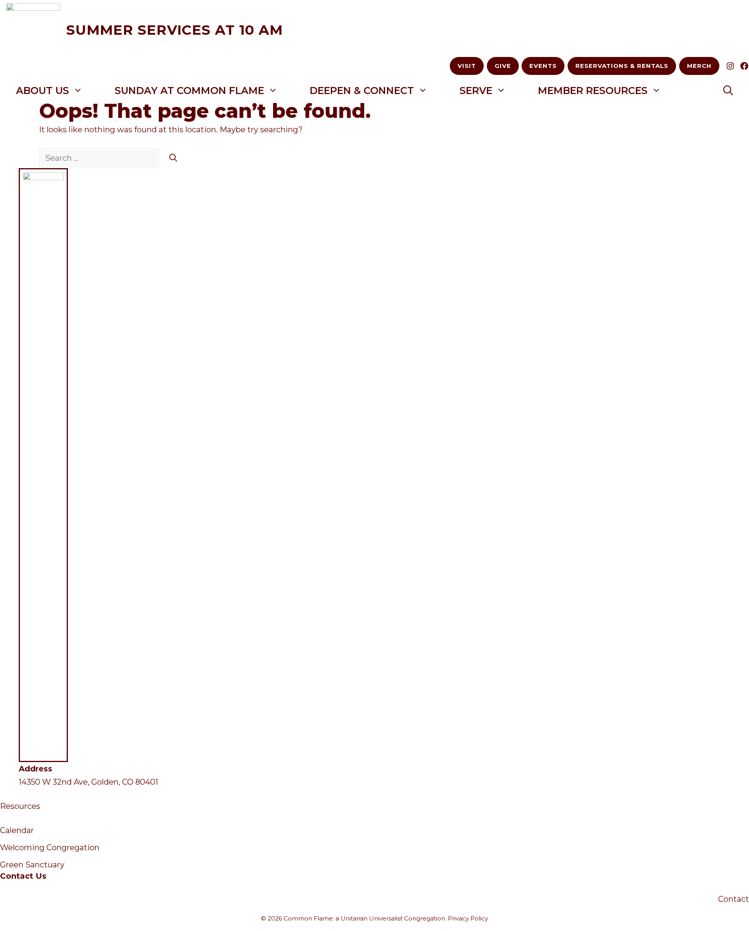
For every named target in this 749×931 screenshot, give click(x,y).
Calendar (17, 830)
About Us (42, 90)
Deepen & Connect (362, 90)
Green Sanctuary (32, 864)
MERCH (699, 65)
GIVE (503, 65)
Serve (476, 90)
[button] (728, 90)
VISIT (467, 65)
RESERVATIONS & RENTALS (621, 65)
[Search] (173, 158)
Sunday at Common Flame (189, 90)
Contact (733, 899)
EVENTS (543, 65)
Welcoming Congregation (49, 847)
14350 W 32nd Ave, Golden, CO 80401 (88, 782)
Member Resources (593, 90)
